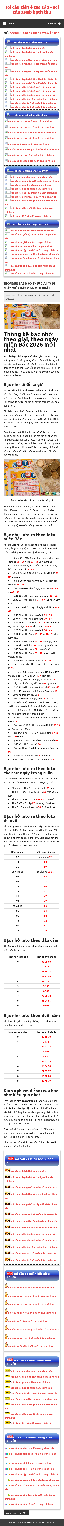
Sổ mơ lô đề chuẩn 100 (16, 1512)
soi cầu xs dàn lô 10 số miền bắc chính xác (31, 155)
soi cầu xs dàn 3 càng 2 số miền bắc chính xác (33, 149)
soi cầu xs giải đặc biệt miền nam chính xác (35, 180)
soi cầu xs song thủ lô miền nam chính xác (34, 196)
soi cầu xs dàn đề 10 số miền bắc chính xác (34, 99)
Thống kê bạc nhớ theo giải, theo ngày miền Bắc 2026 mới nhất (29, 285)
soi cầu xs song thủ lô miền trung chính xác (35, 254)
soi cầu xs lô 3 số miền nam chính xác (31, 216)
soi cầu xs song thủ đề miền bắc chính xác (34, 83)
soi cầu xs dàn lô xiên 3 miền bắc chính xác (32, 132)
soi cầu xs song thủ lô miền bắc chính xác (34, 59)
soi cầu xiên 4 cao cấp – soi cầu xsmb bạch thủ (32, 9)
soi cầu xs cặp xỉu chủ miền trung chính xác (35, 250)
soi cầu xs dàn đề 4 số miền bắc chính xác (34, 87)
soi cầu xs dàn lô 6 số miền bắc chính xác (33, 106)
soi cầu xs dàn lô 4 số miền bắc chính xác (33, 102)
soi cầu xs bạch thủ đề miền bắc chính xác (34, 79)
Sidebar (51, 23)
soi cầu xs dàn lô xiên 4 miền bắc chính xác (32, 138)
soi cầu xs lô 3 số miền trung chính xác (32, 273)
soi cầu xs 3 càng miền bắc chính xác (28, 143)
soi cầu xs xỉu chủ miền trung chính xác (32, 230)
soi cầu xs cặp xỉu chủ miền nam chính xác (34, 192)
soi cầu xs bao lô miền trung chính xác (32, 246)
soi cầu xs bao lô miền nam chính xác (31, 188)
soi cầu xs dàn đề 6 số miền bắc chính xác (34, 91)
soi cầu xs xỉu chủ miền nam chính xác (32, 176)
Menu (12, 23)
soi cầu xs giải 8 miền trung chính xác (32, 242)
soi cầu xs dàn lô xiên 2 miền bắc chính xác (32, 126)
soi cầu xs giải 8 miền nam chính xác (31, 184)
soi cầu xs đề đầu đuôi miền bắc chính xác (31, 160)
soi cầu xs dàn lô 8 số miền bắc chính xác (31, 121)
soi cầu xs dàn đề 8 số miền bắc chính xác (34, 95)
